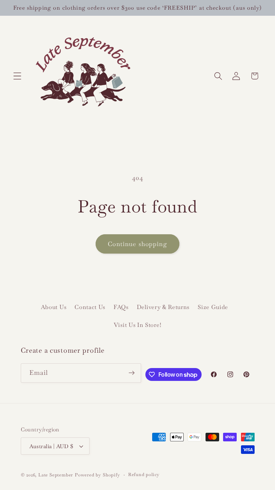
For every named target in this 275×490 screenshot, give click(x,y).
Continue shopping (137, 244)
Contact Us (89, 307)
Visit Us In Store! (137, 325)
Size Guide (213, 307)
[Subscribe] (132, 373)
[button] (17, 76)
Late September (55, 475)
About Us (54, 307)
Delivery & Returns (163, 307)
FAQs (121, 307)
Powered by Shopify (97, 475)
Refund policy (144, 474)
